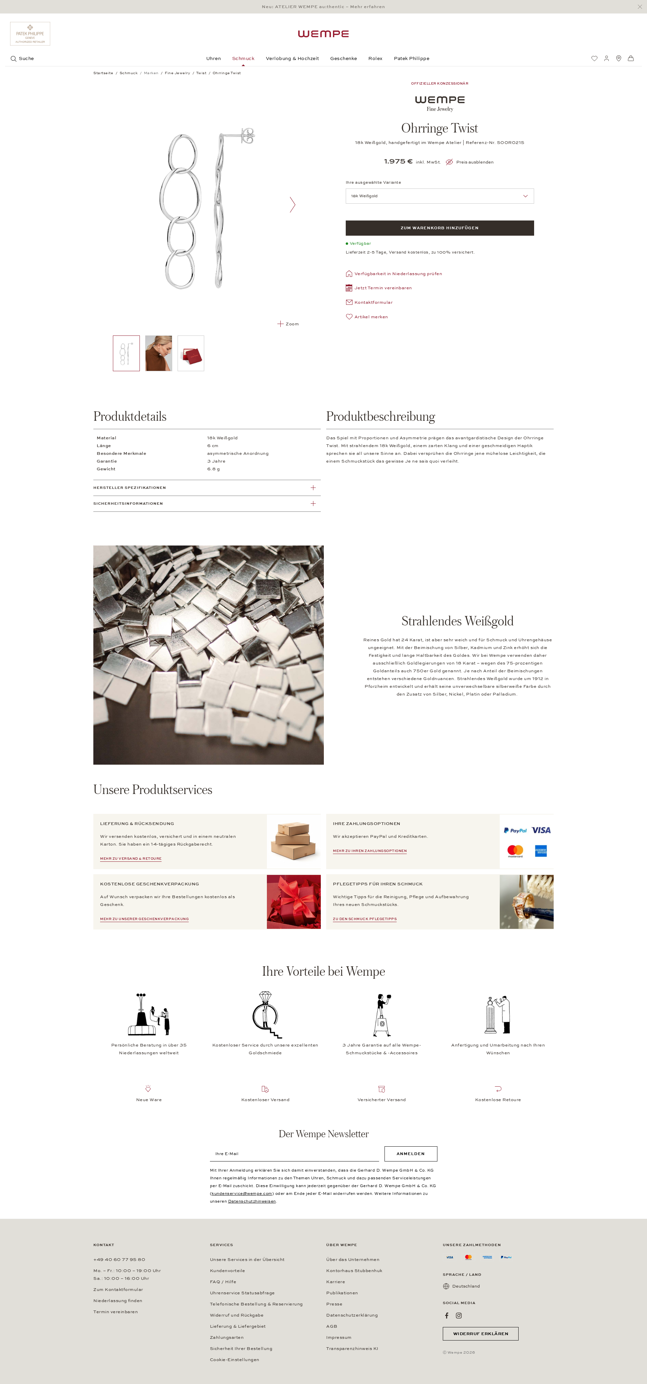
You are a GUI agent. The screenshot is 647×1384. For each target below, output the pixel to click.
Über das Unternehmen (352, 1259)
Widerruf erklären (481, 1333)
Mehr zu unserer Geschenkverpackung (144, 919)
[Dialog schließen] (642, 6)
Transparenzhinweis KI (352, 1348)
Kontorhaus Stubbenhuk (354, 1270)
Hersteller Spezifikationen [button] (129, 487)
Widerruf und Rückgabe (237, 1315)
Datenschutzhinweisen (252, 1201)
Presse (334, 1304)
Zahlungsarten (227, 1337)
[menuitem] (594, 58)
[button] (379, 288)
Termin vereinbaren (115, 1312)
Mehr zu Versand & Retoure (131, 859)
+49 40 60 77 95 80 (119, 1259)
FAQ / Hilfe (223, 1282)
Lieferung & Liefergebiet (238, 1326)
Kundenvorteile (227, 1270)
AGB (332, 1326)
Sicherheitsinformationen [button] (128, 503)
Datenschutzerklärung (352, 1315)
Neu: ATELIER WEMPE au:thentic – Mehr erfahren (323, 6)
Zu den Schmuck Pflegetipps (365, 919)
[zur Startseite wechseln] (323, 33)
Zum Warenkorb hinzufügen (440, 228)
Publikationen (342, 1293)
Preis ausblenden (475, 162)
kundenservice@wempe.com (242, 1193)
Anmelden (411, 1153)
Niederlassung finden (118, 1300)
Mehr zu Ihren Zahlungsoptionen (370, 851)
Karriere (335, 1282)
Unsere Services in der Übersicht (247, 1259)
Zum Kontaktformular (118, 1289)
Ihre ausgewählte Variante (373, 182)
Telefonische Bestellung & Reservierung (256, 1304)
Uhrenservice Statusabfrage (242, 1293)
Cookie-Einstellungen (234, 1359)
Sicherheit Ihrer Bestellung (241, 1348)
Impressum (339, 1337)
